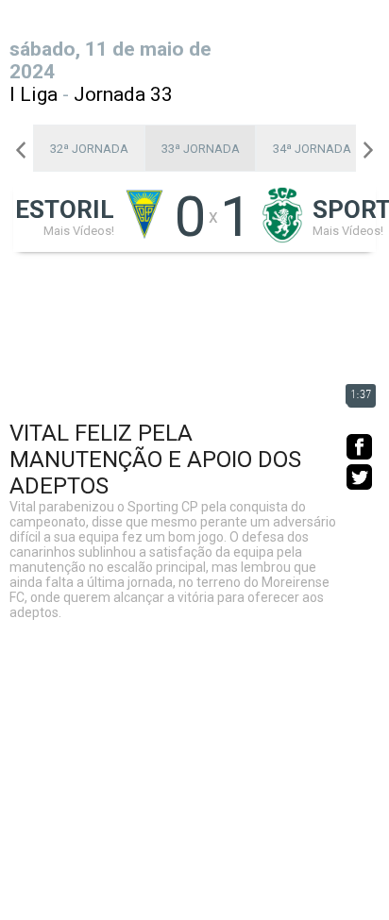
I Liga (33, 94)
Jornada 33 (123, 94)
